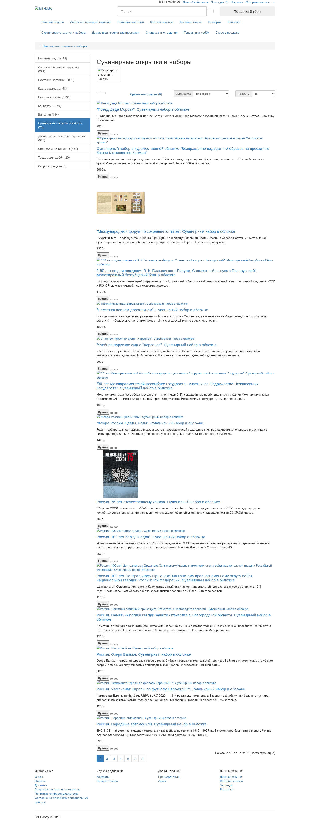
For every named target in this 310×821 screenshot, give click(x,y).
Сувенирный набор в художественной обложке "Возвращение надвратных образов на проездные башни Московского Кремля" (183, 150)
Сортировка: (183, 93)
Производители (168, 776)
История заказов (231, 781)
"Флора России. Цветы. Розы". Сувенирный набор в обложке (150, 422)
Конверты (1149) (49, 106)
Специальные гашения (162, 32)
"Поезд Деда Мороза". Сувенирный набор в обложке (143, 109)
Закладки (226, 785)
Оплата (40, 781)
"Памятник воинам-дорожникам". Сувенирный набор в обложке (152, 309)
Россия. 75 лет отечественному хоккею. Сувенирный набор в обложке (158, 501)
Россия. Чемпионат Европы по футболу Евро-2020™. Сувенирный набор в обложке (171, 689)
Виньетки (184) (48, 114)
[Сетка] (103, 93)
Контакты (103, 776)
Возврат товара (107, 781)
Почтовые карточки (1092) (56, 80)
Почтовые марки (190, 22)
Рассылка (226, 789)
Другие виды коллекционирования (115, 32)
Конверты (214, 22)
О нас (39, 776)
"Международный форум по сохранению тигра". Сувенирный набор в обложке (166, 231)
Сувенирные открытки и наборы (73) (60, 125)
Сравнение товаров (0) (146, 94)
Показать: (243, 93)
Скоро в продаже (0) (52, 166)
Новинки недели (52, 22)
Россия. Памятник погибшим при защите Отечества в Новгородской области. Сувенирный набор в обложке (184, 617)
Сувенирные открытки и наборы (63, 32)
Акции (162, 781)
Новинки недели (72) (52, 58)
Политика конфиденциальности (57, 793)
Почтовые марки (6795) (54, 97)
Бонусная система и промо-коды (57, 789)
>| (142, 758)
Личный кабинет (231, 776)
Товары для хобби (196, 32)
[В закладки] (111, 134)
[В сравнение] (116, 134)
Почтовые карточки (130, 22)
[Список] (99, 93)
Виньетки (234, 22)
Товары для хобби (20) (54, 157)
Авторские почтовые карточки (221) (58, 69)
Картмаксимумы (161, 22)
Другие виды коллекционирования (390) (62, 138)
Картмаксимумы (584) (53, 88)
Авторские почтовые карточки (90, 22)
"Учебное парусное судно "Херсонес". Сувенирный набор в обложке (157, 344)
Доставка (41, 785)
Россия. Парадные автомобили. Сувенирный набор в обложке (152, 724)
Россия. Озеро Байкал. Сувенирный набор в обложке (144, 654)
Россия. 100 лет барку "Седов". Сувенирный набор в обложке (151, 536)
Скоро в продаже (227, 32)
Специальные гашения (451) (58, 149)
